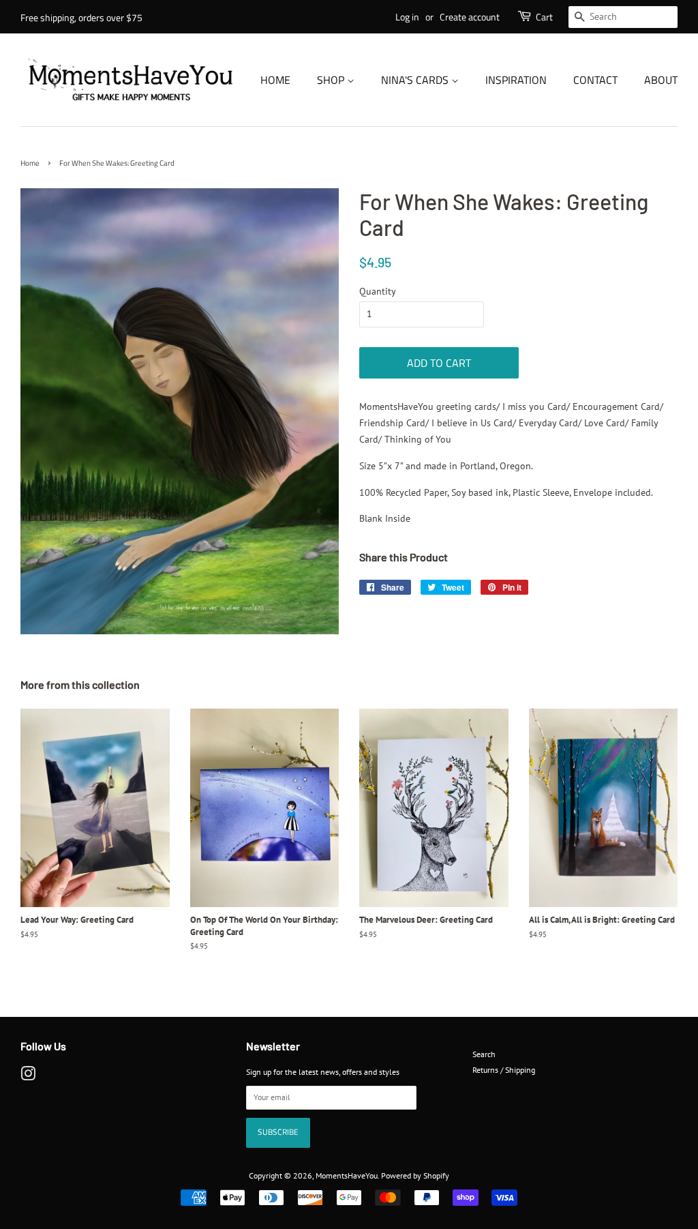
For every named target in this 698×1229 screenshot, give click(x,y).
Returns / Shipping (503, 1070)
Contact (595, 80)
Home (275, 80)
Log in (407, 17)
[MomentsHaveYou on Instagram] (27, 1076)
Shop (332, 80)
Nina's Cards (416, 80)
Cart (544, 17)
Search (484, 1054)
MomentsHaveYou (347, 1175)
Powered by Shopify (415, 1175)
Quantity (377, 291)
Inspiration (516, 80)
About (661, 80)
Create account (470, 17)
